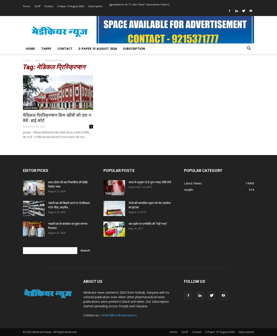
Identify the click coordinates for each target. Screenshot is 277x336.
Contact (48, 6)
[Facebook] (229, 11)
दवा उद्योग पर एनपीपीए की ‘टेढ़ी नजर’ (148, 224)
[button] (249, 49)
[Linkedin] (236, 11)
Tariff (37, 6)
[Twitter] (243, 11)
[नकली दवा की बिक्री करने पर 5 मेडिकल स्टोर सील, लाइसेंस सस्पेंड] (34, 208)
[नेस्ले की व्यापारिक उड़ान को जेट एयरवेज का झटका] (114, 208)
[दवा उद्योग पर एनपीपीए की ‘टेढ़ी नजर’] (114, 229)
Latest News (31, 107)
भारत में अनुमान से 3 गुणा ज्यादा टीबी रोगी (150, 182)
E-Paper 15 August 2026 (70, 6)
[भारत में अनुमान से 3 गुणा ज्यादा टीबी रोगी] (114, 187)
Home (26, 6)
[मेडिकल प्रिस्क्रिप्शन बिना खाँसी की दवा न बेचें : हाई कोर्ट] (58, 92)
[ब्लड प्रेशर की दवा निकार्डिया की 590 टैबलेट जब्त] (34, 187)
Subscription (95, 6)
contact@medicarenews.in (118, 315)
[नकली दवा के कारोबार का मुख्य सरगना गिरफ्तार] (34, 229)
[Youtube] (251, 11)
